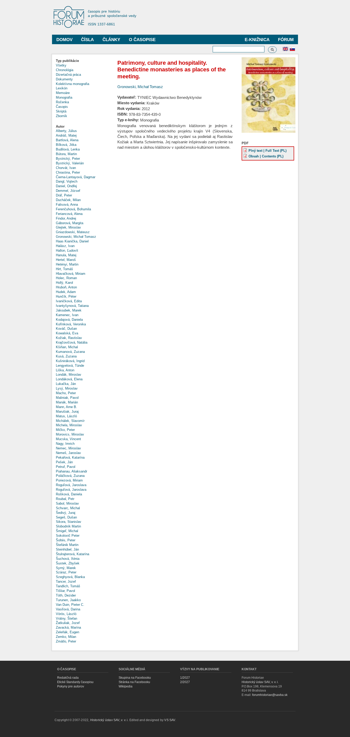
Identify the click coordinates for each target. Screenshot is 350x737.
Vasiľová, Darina (68, 609)
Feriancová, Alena (69, 214)
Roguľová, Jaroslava (71, 485)
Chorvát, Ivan (66, 168)
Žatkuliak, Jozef (68, 623)
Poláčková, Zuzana (70, 476)
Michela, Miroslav (69, 425)
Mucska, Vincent (68, 439)
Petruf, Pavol (65, 467)
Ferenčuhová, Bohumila (73, 209)
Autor (60, 126)
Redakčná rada (68, 677)
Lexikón (61, 88)
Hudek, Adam (66, 292)
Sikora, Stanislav (68, 522)
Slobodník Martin (68, 526)
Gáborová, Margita (69, 223)
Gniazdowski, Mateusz (73, 232)
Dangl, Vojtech (66, 181)
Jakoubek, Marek (68, 310)
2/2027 (185, 682)
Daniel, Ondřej (66, 186)
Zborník (61, 116)
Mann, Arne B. (66, 407)
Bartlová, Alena (67, 140)
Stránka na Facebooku (134, 682)
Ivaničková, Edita (69, 301)
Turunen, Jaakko (68, 600)
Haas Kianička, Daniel (72, 241)
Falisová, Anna (67, 204)
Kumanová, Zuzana (70, 352)
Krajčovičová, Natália (71, 342)
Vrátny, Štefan (66, 618)
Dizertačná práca (68, 75)
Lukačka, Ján (66, 384)
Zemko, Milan (66, 637)
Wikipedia (125, 686)
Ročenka (62, 102)
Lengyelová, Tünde (70, 365)
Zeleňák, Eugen (67, 632)
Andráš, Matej (66, 135)
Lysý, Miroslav (67, 388)
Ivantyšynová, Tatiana (72, 306)
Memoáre (63, 93)
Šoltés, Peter (65, 540)
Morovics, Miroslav (70, 434)
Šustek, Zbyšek (67, 563)
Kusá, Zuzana (66, 356)
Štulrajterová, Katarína (72, 554)
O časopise (142, 39)
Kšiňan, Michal (67, 347)
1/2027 (185, 677)
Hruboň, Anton (66, 287)
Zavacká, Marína (68, 627)
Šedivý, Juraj (65, 513)
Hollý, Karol (64, 283)
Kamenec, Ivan (67, 315)
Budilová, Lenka (68, 149)
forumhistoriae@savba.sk (269, 695)
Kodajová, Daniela (69, 320)
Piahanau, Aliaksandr (71, 471)
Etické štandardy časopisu (75, 682)
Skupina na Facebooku (135, 677)
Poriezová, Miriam (69, 480)
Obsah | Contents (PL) (266, 156)
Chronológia (64, 70)
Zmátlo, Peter (66, 641)
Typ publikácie (67, 61)
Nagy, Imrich (65, 444)
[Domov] (71, 17)
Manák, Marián (67, 402)
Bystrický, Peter (68, 158)
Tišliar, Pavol (65, 591)
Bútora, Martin (66, 154)
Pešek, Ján (64, 462)
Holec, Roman (66, 278)
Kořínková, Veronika (71, 324)
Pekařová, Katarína (70, 457)
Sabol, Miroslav (67, 503)
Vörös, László (66, 614)
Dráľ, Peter (64, 195)
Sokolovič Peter (67, 535)
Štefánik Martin (67, 545)
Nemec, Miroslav (68, 448)
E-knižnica (257, 39)
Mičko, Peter (65, 430)
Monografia (64, 97)
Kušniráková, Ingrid (70, 361)
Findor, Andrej (66, 218)
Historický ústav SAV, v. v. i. (260, 682)
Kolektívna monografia (72, 84)
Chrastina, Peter (68, 172)
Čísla (87, 39)
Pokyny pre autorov (70, 686)
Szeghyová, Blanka (70, 577)
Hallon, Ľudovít (67, 250)
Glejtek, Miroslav (68, 227)
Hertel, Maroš (66, 260)
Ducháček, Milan (68, 200)
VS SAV (169, 720)
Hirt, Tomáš (64, 269)
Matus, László (66, 416)
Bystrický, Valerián (70, 163)
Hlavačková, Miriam (70, 274)
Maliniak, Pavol (67, 398)
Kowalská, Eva (67, 333)
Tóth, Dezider (66, 595)
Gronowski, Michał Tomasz (76, 237)
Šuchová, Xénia (67, 559)
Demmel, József (68, 191)
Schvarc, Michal (68, 508)
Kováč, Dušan (66, 328)
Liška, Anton (65, 370)
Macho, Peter (66, 393)
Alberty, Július (66, 131)
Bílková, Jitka (66, 145)
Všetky (61, 65)
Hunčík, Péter (66, 296)
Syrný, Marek (66, 568)
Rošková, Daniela (69, 494)
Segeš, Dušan (66, 517)
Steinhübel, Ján (67, 549)
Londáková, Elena (69, 379)
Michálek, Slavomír (70, 421)
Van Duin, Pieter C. (70, 605)
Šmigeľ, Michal (67, 531)
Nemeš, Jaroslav (68, 453)
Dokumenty (64, 79)
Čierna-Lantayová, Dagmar (75, 177)
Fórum (286, 39)
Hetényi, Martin (67, 264)
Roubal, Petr (65, 499)
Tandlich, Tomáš (68, 586)
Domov (64, 39)
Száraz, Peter (66, 572)
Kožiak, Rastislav (69, 338)
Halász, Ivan (65, 246)
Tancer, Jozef (66, 581)
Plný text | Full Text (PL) (267, 151)
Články (111, 39)
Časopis (62, 107)
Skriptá (61, 111)
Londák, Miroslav (68, 374)
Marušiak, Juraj (67, 411)
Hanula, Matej (66, 255)
